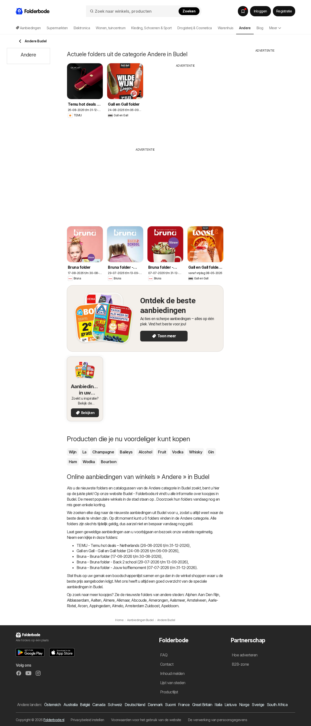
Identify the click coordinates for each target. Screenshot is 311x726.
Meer (273, 28)
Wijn (73, 452)
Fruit (162, 452)
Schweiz (115, 704)
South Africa (277, 704)
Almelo (117, 605)
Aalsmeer (177, 600)
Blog (260, 28)
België (85, 704)
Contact (166, 664)
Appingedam (99, 605)
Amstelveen (196, 600)
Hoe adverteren (245, 654)
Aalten (96, 600)
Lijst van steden (172, 682)
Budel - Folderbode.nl (140, 493)
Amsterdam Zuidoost (142, 605)
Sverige (258, 704)
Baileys (126, 452)
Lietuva (230, 704)
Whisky (195, 452)
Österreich (52, 704)
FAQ (163, 654)
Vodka (177, 452)
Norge (244, 704)
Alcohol (145, 452)
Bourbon (108, 461)
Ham (73, 461)
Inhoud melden (172, 673)
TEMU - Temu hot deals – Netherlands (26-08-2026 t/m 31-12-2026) (133, 545)
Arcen (82, 605)
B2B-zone (240, 664)
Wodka (89, 461)
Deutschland (135, 704)
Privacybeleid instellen (87, 720)
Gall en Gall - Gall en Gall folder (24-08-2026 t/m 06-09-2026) (127, 550)
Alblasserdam (78, 600)
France (184, 704)
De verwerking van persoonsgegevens (217, 720)
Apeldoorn (169, 605)
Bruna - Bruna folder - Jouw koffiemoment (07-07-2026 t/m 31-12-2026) (137, 567)
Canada (98, 704)
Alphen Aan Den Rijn (202, 594)
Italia (218, 704)
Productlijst (169, 691)
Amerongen (158, 600)
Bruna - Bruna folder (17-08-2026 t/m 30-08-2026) (119, 556)
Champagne (103, 452)
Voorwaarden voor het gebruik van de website (146, 720)
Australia (70, 704)
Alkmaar (123, 600)
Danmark (155, 704)
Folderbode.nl (53, 720)
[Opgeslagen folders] (243, 11)
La (84, 452)
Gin (211, 452)
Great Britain (202, 704)
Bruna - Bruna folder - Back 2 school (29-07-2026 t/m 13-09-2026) (132, 562)
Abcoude (139, 600)
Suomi (170, 704)
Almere (109, 600)
